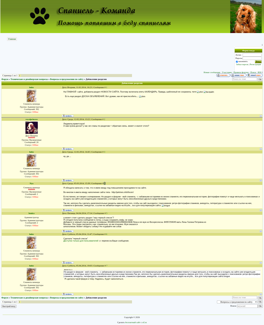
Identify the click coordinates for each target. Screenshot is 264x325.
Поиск (253, 72)
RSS (259, 72)
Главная (12, 39)
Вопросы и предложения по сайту (66, 79)
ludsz (31, 87)
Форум (4, 79)
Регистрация (255, 64)
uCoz (144, 322)
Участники (227, 72)
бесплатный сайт (132, 322)
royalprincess (32, 119)
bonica (32, 213)
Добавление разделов (96, 79)
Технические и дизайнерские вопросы (29, 79)
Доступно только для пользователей (80, 241)
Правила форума (241, 72)
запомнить (243, 61)
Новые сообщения (212, 72)
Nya (31, 183)
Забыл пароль (242, 64)
